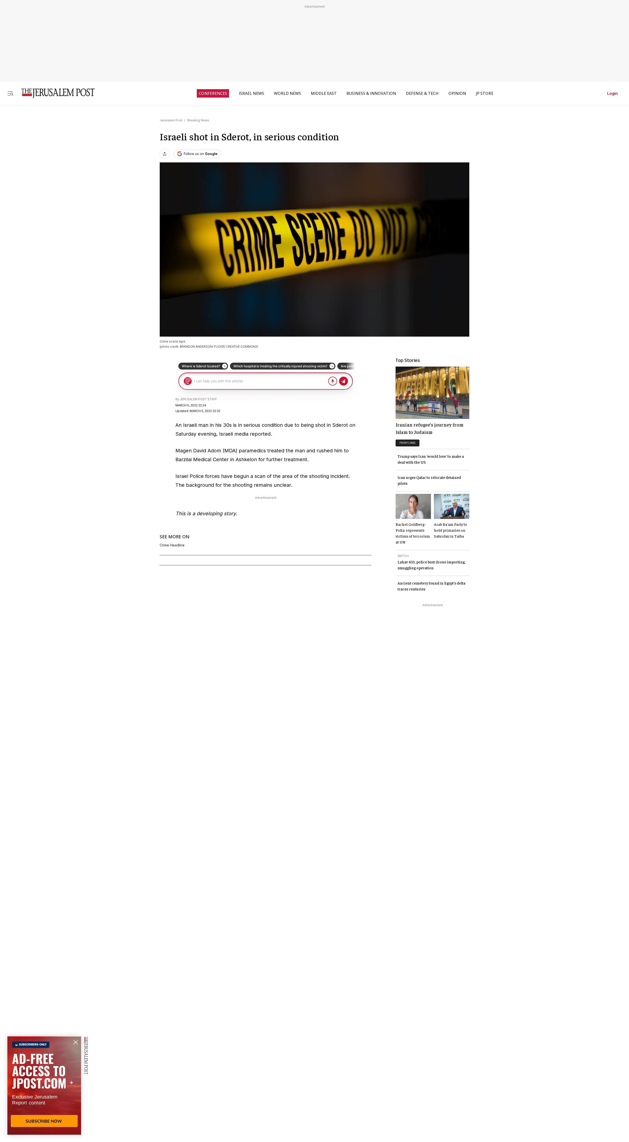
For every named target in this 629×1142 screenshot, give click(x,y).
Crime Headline (172, 545)
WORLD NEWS (287, 93)
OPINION (457, 93)
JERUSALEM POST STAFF (198, 399)
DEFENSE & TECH (422, 93)
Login (612, 93)
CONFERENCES (213, 93)
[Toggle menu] (10, 93)
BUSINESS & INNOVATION (371, 93)
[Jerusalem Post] (55, 93)
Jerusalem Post (171, 120)
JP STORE (484, 93)
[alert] (44, 1085)
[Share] (165, 154)
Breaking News (198, 120)
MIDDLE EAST (324, 93)
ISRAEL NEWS (251, 93)
